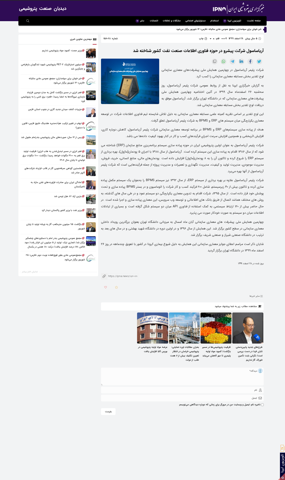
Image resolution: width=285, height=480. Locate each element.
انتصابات (154, 21)
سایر (142, 21)
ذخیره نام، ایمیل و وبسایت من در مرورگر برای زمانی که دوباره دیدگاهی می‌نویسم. (219, 404)
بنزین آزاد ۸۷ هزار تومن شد (68, 196)
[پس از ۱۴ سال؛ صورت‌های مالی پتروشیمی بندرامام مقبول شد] (91, 140)
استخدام (214, 21)
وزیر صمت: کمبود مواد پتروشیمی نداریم (62, 50)
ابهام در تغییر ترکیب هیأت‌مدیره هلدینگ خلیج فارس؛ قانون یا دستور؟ (53, 126)
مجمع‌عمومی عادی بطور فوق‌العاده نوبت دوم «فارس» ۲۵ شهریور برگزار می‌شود (55, 257)
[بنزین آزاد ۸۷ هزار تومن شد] (91, 199)
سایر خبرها (255, 296)
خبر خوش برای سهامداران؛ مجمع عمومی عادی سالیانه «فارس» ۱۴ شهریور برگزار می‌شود (218, 29)
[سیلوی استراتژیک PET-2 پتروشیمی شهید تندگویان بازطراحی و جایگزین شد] (91, 67)
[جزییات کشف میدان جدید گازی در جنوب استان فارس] (91, 112)
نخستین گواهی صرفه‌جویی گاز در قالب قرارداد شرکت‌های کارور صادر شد (54, 170)
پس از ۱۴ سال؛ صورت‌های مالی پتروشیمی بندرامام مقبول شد (51, 137)
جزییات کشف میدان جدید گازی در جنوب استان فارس (55, 109)
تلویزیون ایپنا (234, 21)
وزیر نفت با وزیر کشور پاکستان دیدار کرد (62, 210)
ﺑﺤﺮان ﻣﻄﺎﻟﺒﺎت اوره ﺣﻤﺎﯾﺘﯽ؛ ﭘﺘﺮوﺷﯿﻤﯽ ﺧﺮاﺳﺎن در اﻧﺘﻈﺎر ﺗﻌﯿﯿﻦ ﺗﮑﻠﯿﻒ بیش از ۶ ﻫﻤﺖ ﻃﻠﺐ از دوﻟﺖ (184, 353)
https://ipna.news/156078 (119, 276)
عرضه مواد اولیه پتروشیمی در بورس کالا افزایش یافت (152, 349)
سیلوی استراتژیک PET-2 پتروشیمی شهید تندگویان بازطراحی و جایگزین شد (53, 67)
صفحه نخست (254, 21)
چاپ (201, 38)
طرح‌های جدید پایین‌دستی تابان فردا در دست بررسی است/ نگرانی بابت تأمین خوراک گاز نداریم (249, 353)
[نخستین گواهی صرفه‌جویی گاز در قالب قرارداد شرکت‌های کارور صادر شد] (91, 171)
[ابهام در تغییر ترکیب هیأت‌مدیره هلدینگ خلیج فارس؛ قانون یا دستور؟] (91, 126)
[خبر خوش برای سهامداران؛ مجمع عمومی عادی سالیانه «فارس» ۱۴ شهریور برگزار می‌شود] (91, 81)
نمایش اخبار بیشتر (30, 271)
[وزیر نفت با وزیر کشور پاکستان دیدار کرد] (91, 213)
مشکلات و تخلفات (172, 21)
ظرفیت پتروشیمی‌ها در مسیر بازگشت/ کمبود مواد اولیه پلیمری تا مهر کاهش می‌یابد (216, 351)
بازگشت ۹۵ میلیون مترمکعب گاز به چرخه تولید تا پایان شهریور (55, 226)
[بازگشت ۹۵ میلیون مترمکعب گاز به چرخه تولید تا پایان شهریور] (91, 227)
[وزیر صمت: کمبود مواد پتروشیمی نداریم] (91, 53)
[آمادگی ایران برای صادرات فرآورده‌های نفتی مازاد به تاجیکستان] (91, 185)
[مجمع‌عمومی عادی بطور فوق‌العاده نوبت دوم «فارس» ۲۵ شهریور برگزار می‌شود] (91, 258)
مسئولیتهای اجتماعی (195, 21)
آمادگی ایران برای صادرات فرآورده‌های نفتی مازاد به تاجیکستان (58, 184)
